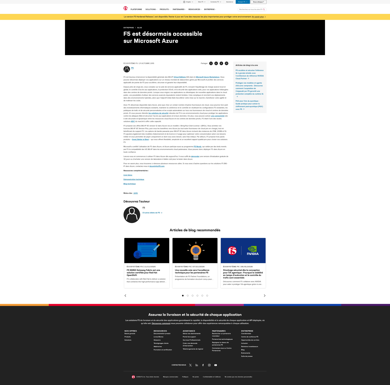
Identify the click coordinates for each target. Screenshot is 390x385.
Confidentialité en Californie (212, 377)
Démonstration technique (134, 179)
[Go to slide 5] (202, 295)
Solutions (128, 340)
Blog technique (130, 184)
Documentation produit (162, 334)
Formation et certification (163, 350)
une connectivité (217, 116)
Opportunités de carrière (250, 340)
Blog (242, 350)
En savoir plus (258, 17)
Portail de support (189, 337)
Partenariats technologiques (222, 339)
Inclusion (244, 343)
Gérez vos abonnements (191, 334)
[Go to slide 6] (207, 295)
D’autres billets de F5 (151, 213)
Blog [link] (139, 28)
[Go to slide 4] (197, 295)
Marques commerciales (170, 377)
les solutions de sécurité (158, 113)
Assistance (229, 2)
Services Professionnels (191, 340)
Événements (245, 353)
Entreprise (129, 28)
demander (195, 156)
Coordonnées (246, 334)
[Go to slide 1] (183, 295)
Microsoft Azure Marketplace (207, 77)
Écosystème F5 (183, 267)
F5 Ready (197, 147)
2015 (136, 193)
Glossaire (157, 340)
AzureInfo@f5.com (157, 166)
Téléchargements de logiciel (193, 349)
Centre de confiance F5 (249, 337)
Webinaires (158, 347)
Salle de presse (246, 356)
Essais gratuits (130, 334)
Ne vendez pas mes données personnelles (238, 377)
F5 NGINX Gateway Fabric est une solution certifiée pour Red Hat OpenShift (143, 272)
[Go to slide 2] (187, 295)
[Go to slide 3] (192, 295)
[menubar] (195, 2)
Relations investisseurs (249, 347)
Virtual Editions (180, 77)
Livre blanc (128, 175)
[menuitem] (188, 2)
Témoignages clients (161, 343)
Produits (128, 337)
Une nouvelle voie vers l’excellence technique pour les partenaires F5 (192, 271)
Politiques (185, 377)
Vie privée (195, 377)
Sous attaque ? (258, 2)
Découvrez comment (161, 323)
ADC (133, 121)
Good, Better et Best (140, 139)
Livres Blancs (158, 337)
